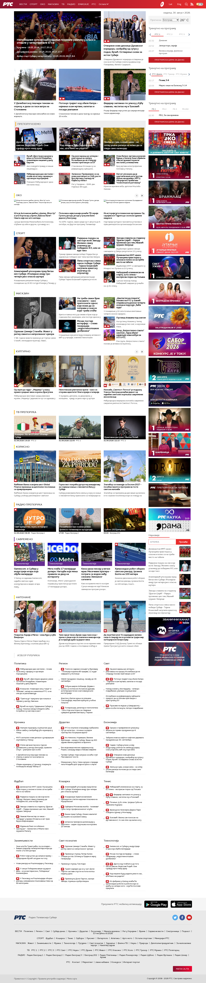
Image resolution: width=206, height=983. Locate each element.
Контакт (76, 962)
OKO (42, 4)
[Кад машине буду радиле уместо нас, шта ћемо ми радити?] (79, 139)
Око (19, 195)
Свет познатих (68, 840)
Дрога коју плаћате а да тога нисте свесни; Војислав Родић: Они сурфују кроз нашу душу (35, 145)
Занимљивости (23, 840)
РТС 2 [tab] (169, 34)
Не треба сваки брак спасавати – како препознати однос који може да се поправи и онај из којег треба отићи (88, 304)
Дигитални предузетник (162, 943)
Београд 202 (91, 955)
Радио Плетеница (108, 955)
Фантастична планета (70, 437)
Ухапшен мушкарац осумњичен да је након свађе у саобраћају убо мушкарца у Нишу (34, 730)
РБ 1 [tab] (154, 109)
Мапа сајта (182, 969)
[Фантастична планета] (170, 217)
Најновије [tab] (154, 535)
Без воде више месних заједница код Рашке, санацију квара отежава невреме (78, 748)
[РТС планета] (162, 4)
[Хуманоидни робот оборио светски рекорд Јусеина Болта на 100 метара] (130, 554)
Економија (110, 722)
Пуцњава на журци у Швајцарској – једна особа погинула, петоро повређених (124, 706)
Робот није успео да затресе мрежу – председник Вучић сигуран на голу (34, 857)
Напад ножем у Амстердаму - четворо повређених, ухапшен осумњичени (122, 690)
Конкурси (116, 962)
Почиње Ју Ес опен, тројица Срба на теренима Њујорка (124, 803)
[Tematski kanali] (170, 520)
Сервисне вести (155, 931)
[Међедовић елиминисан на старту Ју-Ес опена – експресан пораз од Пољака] (109, 277)
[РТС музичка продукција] (170, 629)
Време (142, 931)
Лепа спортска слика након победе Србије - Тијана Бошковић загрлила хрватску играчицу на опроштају (89, 267)
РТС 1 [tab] (157, 34)
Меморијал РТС (162, 938)
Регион (63, 663)
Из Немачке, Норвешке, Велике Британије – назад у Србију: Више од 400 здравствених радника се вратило (79, 740)
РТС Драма (86, 950)
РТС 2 (42, 950)
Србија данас (59, 931)
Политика (20, 663)
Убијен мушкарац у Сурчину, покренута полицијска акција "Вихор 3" (33, 765)
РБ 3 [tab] (175, 109)
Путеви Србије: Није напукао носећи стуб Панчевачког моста (79, 756)
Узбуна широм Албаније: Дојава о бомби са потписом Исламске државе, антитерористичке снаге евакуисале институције (78, 689)
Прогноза (155, 20)
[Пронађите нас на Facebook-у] (182, 917)
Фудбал (18, 781)
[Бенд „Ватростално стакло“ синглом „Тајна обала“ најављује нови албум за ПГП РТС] (109, 335)
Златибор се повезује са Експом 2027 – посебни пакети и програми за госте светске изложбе (122, 487)
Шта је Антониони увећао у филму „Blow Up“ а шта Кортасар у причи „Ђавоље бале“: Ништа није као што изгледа (35, 215)
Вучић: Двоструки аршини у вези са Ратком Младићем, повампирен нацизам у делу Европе (40, 159)
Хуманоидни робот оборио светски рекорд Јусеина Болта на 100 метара (130, 571)
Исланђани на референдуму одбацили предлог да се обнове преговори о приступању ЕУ (123, 698)
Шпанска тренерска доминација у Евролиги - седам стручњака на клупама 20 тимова (79, 824)
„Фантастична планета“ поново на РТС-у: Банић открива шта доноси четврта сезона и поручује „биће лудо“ (130, 303)
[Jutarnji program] (170, 242)
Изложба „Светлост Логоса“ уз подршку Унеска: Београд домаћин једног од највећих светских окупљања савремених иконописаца (123, 393)
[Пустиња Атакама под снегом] (109, 322)
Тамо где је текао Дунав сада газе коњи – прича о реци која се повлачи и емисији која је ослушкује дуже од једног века (79, 637)
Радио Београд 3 (73, 955)
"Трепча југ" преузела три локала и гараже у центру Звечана (33, 699)
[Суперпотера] (170, 167)
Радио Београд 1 (35, 955)
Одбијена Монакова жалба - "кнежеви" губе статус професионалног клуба (80, 807)
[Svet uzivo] (170, 268)
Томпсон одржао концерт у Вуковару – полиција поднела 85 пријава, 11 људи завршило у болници (79, 671)
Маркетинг (87, 962)
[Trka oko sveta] (170, 142)
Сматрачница (172, 931)
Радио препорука (29, 504)
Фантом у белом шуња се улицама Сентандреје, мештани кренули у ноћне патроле (78, 700)
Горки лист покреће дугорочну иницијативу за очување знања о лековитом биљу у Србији (79, 487)
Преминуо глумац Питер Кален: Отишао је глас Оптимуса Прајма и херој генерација (78, 856)
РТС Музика (155, 950)
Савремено (24, 539)
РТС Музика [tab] (181, 74)
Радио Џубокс (147, 955)
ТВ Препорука (26, 412)
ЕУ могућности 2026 (103, 933)
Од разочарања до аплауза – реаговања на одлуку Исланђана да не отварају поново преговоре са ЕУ (85, 159)
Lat (170, 4)
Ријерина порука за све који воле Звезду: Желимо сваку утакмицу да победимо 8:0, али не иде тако (89, 244)
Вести (23, 4)
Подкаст (186, 931)
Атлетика (115, 938)
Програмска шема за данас (170, 60)
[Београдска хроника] (170, 293)
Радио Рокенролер (128, 955)
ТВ (63, 4)
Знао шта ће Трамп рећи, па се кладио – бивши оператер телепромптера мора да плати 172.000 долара (34, 848)
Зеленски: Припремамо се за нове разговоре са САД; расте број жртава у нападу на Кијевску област (86, 177)
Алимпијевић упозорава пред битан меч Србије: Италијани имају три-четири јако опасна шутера (34, 274)
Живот (31, 943)
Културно (23, 351)
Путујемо (82, 943)
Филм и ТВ (123, 943)
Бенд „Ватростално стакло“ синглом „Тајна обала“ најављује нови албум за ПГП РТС (130, 334)
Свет (107, 663)
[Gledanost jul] (170, 318)
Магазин (53, 4)
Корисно (22, 446)
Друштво (64, 722)
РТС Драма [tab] (157, 74)
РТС (94, 4)
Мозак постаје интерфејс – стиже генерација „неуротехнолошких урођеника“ (88, 326)
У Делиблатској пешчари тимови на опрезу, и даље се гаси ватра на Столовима (33, 106)
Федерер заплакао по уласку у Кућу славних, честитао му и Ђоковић (123, 105)
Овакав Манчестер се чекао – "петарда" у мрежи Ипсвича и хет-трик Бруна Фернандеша (33, 818)
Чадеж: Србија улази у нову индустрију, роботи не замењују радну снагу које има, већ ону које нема (123, 747)
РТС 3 (51, 950)
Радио (71, 4)
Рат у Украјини (129, 931)
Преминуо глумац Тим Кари (73, 864)
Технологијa (111, 840)
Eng (179, 4)
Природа (143, 943)
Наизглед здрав (107, 945)
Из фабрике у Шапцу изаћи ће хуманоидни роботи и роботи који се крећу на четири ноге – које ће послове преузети (123, 884)
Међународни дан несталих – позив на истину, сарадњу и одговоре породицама (40, 176)
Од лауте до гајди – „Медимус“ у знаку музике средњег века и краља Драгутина (33, 390)
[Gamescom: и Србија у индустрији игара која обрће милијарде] (29, 554)
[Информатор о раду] (170, 654)
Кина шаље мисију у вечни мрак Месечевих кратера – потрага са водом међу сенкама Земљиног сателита (96, 574)
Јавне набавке (102, 962)
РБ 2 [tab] (164, 109)
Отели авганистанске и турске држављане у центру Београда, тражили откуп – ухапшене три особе (34, 747)
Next (189, 34)
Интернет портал (131, 962)
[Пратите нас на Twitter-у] (175, 917)
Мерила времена (112, 931)
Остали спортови (143, 938)
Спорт (33, 4)
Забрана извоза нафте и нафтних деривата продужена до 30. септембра (125, 738)
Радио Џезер (181, 955)
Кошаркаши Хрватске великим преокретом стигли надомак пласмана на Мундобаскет (79, 799)
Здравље (110, 943)
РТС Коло (128, 950)
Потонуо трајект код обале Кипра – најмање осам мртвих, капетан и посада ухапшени (78, 106)
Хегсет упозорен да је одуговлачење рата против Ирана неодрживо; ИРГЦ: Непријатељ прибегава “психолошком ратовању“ (129, 178)
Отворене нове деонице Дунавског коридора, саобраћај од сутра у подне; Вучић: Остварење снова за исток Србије (123, 50)
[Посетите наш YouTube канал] (189, 917)
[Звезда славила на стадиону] (109, 242)
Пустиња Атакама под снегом (131, 317)
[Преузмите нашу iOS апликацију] (181, 904)
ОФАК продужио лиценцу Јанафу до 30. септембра (79, 680)
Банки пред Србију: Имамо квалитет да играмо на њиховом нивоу (79, 815)
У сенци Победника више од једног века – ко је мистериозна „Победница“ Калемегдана (33, 871)
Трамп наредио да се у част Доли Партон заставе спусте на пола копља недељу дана (77, 871)
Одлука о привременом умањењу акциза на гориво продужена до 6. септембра (122, 730)
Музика (57, 943)
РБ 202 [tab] (185, 109)
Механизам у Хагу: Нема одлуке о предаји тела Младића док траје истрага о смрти (79, 763)
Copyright (31, 978)
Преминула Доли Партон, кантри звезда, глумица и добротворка (77, 880)
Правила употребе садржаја (51, 978)
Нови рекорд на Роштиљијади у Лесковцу (34, 863)
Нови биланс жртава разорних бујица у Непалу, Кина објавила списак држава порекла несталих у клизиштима (130, 159)
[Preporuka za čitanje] (170, 495)
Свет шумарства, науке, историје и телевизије (31, 527)
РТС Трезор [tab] (169, 74)
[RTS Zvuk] (170, 394)
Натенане (23, 597)
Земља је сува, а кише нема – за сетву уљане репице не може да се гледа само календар (123, 145)
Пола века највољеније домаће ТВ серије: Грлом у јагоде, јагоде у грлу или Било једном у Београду (79, 215)
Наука (133, 943)
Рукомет (91, 938)
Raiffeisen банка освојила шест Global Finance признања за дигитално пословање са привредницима (34, 487)
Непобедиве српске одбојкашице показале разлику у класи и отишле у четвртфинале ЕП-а (56, 41)
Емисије (83, 4)
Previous (150, 34)
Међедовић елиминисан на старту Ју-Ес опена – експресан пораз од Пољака (130, 274)
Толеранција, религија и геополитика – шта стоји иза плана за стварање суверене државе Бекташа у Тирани (79, 710)
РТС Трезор (141, 950)
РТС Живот (100, 950)
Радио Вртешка (164, 955)
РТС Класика (114, 950)
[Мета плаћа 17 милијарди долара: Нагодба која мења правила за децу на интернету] (63, 554)
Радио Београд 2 (54, 955)
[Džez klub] (170, 369)
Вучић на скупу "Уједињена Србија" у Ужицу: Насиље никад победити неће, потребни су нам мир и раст (34, 708)
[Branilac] (170, 192)
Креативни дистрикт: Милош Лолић (121, 437)
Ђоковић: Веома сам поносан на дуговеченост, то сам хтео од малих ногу (123, 818)
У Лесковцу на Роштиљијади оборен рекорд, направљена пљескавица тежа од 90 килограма (34, 880)
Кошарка (64, 781)
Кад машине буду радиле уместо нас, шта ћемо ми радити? (78, 147)
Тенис (107, 781)
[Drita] (170, 470)
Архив (103, 957)
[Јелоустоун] (170, 420)
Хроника (19, 722)
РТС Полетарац (171, 950)
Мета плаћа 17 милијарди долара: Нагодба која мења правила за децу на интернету (63, 572)
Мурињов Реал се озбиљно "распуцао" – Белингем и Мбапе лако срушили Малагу (32, 828)
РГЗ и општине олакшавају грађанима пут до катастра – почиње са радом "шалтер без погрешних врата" (80, 730)
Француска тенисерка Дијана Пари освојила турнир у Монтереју (123, 811)
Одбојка (80, 938)
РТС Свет (61, 950)
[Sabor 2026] (170, 344)
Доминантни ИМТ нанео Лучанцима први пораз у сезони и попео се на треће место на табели (130, 259)
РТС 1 (34, 950)
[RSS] (192, 4)
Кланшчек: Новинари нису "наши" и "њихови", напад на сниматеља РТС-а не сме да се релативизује (33, 691)
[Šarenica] (170, 445)
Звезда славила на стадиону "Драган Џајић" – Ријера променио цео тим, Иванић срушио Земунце (130, 241)
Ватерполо (102, 938)
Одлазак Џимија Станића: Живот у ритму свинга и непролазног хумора (34, 333)
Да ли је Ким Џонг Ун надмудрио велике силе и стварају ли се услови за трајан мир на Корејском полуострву (124, 637)
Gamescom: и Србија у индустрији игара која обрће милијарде (26, 571)
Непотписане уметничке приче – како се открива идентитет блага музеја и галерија (79, 390)
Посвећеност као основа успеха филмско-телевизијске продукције (76, 527)
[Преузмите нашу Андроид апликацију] (156, 904)
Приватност (20, 978)
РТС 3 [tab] (182, 34)
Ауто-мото (127, 938)
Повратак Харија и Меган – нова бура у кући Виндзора (35, 636)
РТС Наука (73, 950)
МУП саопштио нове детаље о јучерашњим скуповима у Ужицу (35, 738)
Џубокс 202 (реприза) (114, 529)
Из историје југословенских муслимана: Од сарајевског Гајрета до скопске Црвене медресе (124, 215)
